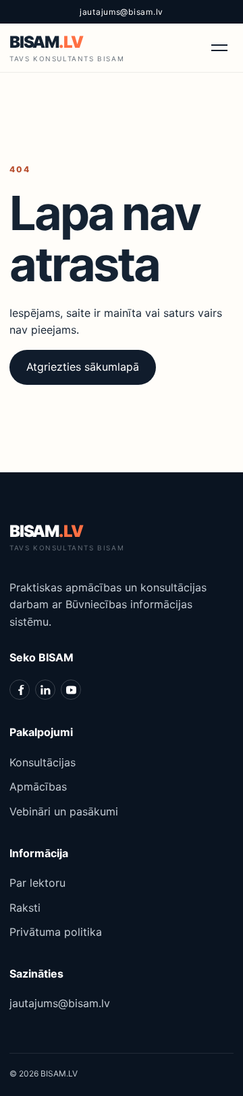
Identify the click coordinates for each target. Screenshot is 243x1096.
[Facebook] (19, 690)
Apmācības (38, 786)
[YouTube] (71, 690)
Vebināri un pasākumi (63, 811)
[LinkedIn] (45, 690)
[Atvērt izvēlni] (219, 48)
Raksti (24, 907)
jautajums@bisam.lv (121, 12)
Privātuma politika (55, 932)
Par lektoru (37, 882)
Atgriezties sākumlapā (82, 366)
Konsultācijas (42, 762)
